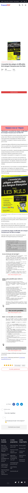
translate (19, 5)
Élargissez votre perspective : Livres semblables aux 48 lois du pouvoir (5, 458)
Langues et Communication (7, 62)
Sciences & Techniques (22, 460)
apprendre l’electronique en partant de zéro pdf (13, 458)
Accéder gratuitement (14, 92)
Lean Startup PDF (13, 467)
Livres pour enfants (22, 452)
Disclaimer (11, 1)
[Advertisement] (14, 26)
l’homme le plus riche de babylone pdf (14, 451)
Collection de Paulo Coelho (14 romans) (4, 466)
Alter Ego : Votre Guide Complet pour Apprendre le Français (4, 448)
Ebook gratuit (22, 445)
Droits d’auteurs (16, 1)
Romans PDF (22, 448)
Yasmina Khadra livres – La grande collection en (5, 472)
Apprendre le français (22, 456)
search (22, 5)
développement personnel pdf (14, 463)
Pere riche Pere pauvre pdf (14, 446)
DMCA (2, 1)
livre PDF (5, 357)
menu (25, 5)
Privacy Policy (6, 1)
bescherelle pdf (14, 471)
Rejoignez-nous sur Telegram (15, 128)
